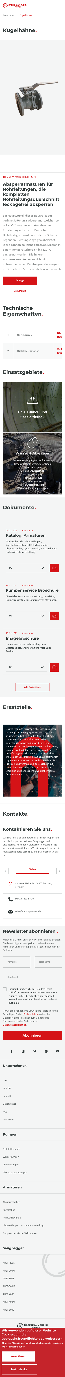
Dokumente (20, 291)
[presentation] (6, 871)
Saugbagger (13, 1248)
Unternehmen (15, 1066)
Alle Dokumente (32, 687)
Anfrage (20, 280)
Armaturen (8, 15)
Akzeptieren (18, 1356)
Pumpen (10, 1134)
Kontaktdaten (30, 1014)
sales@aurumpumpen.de (28, 911)
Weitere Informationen (13, 1347)
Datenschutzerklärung (14, 1025)
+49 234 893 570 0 (24, 898)
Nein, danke (19, 1369)
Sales (32, 869)
